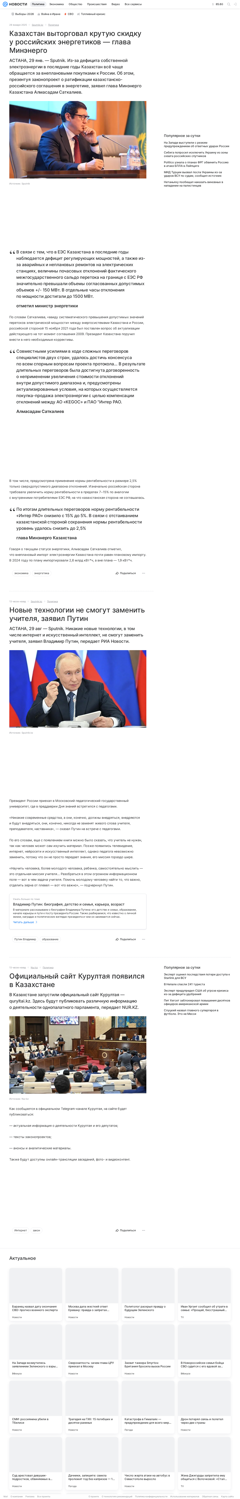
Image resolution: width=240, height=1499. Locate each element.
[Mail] (5, 4)
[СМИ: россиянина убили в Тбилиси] (35, 1407)
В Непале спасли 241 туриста (184, 984)
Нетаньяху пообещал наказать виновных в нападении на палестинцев (193, 183)
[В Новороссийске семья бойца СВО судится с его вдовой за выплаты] (204, 1350)
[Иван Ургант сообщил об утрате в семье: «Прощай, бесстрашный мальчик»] (204, 1294)
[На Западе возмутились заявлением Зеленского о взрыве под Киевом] (35, 1350)
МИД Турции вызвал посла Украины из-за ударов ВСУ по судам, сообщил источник (193, 173)
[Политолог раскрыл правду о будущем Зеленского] (148, 1294)
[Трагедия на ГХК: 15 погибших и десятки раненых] (92, 1407)
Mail (6, 1496)
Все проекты (43, 1496)
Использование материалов (184, 1496)
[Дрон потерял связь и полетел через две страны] (204, 1407)
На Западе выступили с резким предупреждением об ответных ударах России (196, 144)
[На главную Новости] (17, 4)
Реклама (29, 1496)
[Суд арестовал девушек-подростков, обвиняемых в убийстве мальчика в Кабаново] (35, 1463)
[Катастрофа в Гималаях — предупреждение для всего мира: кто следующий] (148, 1407)
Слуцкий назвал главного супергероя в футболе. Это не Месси (191, 1012)
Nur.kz (34, 967)
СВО (71, 14)
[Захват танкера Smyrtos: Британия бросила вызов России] (148, 1350)
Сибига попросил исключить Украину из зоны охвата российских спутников (196, 154)
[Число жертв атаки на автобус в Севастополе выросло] (148, 1463)
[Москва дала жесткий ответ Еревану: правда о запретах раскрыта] (92, 1294)
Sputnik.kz (37, 24)
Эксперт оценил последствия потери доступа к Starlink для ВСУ (197, 976)
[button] (77, 140)
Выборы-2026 (24, 14)
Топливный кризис (93, 14)
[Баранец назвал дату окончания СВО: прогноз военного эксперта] (35, 1294)
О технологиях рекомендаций (117, 1496)
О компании (17, 1496)
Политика (53, 24)
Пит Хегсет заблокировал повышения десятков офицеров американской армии (197, 1002)
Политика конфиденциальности (151, 1496)
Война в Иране (50, 14)
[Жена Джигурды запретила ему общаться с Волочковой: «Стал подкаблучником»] (204, 1463)
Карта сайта (227, 1496)
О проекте (94, 1496)
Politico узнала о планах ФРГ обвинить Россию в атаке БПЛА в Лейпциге (196, 164)
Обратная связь (210, 1496)
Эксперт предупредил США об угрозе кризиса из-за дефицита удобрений (196, 992)
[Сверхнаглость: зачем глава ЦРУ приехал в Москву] (92, 1350)
